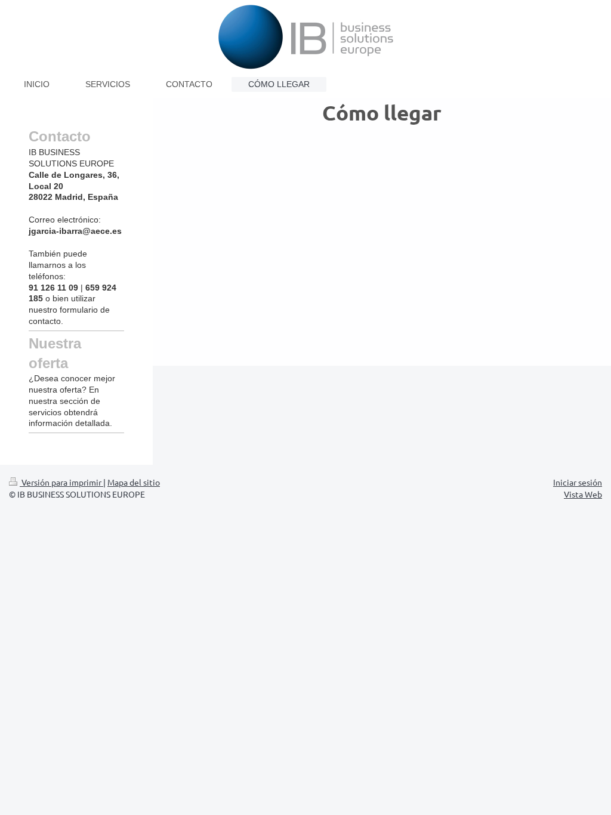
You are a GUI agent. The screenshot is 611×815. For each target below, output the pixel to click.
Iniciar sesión (577, 482)
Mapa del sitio (133, 482)
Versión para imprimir (61, 482)
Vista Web (583, 494)
